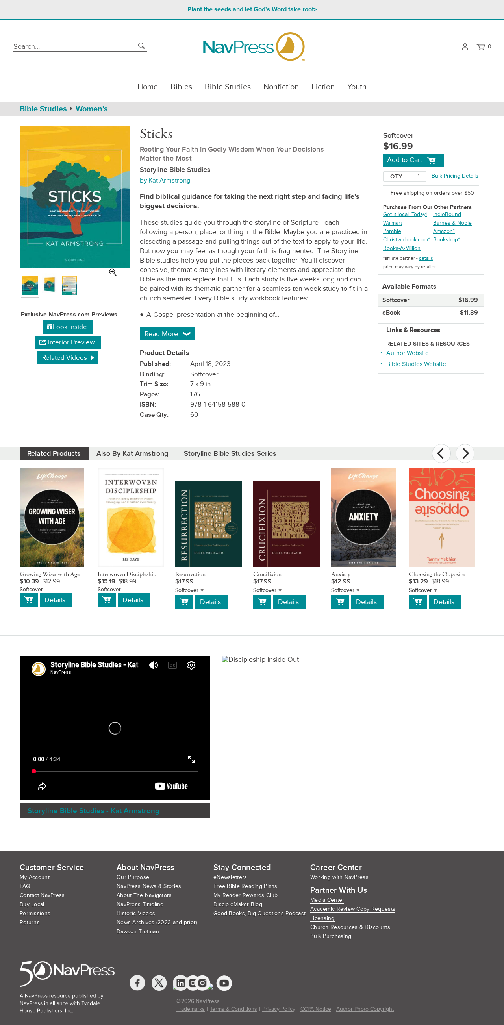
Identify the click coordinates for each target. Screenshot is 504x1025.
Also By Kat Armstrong (132, 453)
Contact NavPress (42, 895)
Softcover (186, 590)
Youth (357, 87)
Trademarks (190, 1009)
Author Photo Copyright (365, 1009)
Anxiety (340, 574)
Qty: (397, 176)
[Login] (464, 47)
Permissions (35, 913)
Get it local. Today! (405, 214)
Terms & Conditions (233, 1009)
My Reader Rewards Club (245, 895)
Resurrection (190, 574)
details (426, 258)
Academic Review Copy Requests (352, 909)
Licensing (322, 918)
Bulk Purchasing (330, 936)
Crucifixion (267, 574)
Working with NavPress (339, 877)
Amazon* (444, 231)
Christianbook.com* (406, 239)
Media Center (327, 900)
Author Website (407, 353)
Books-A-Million (402, 248)
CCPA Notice (315, 1009)
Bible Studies (228, 87)
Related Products (54, 453)
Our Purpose (133, 877)
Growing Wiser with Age (50, 574)
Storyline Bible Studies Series (230, 453)
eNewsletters (230, 877)
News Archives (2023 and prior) (157, 922)
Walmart (392, 223)
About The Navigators (144, 895)
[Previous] (441, 453)
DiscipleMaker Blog (237, 904)
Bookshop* (446, 239)
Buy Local (32, 904)
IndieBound (447, 214)
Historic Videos (136, 913)
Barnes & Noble (452, 223)
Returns (30, 922)
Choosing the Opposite (437, 574)
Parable (392, 231)
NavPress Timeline (140, 904)
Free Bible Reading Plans (245, 886)
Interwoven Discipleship (127, 574)
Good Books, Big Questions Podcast (259, 913)
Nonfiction (281, 87)
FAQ (25, 886)
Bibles (181, 87)
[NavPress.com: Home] (253, 46)
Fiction (323, 87)
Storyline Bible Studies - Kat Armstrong (93, 811)
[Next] (465, 453)
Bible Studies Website (416, 364)
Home (147, 87)
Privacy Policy (278, 1009)
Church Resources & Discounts (350, 927)
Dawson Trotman (138, 931)
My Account (35, 877)
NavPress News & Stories (149, 886)
